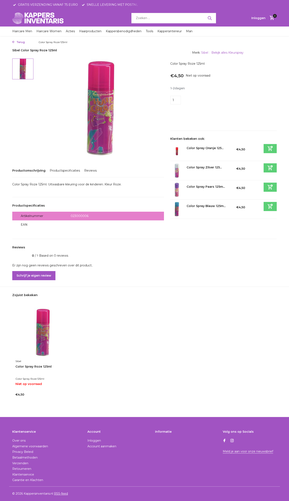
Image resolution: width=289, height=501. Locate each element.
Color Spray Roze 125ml (33, 366)
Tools (149, 31)
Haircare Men (22, 31)
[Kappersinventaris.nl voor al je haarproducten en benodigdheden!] (38, 18)
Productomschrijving (28, 170)
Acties (70, 31)
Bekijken (60, 396)
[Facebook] (224, 441)
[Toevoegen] (270, 148)
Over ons (19, 440)
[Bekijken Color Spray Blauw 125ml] (176, 209)
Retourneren (21, 469)
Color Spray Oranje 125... (205, 148)
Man (189, 31)
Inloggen (94, 440)
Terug (20, 42)
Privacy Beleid (22, 452)
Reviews (90, 170)
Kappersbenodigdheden (124, 31)
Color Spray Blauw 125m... (206, 206)
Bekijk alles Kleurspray (227, 53)
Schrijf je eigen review (34, 275)
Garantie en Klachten (27, 480)
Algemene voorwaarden (30, 446)
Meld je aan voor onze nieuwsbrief (248, 451)
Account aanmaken (101, 446)
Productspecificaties (65, 170)
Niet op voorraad (222, 100)
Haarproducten (90, 31)
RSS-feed (61, 493)
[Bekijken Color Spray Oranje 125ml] (176, 151)
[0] (271, 18)
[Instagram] (232, 441)
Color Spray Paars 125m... (206, 187)
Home (30, 42)
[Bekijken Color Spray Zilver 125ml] (176, 170)
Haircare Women (49, 31)
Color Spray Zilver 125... (204, 167)
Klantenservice (23, 474)
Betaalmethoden (25, 457)
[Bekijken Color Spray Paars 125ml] (176, 189)
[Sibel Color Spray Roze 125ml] (42, 332)
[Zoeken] (209, 18)
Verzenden (20, 463)
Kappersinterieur (169, 31)
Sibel (204, 53)
